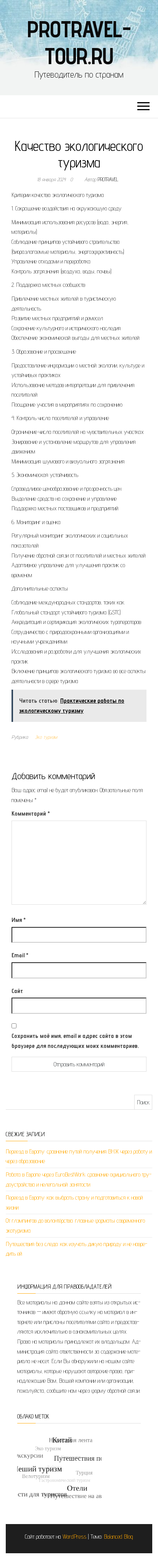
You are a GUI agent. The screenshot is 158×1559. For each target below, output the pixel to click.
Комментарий (31, 813)
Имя (19, 919)
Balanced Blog (118, 1536)
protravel (108, 179)
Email (20, 955)
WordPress (74, 1536)
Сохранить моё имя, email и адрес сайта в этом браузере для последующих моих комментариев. (75, 1040)
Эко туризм (46, 737)
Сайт (17, 991)
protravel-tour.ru (78, 42)
